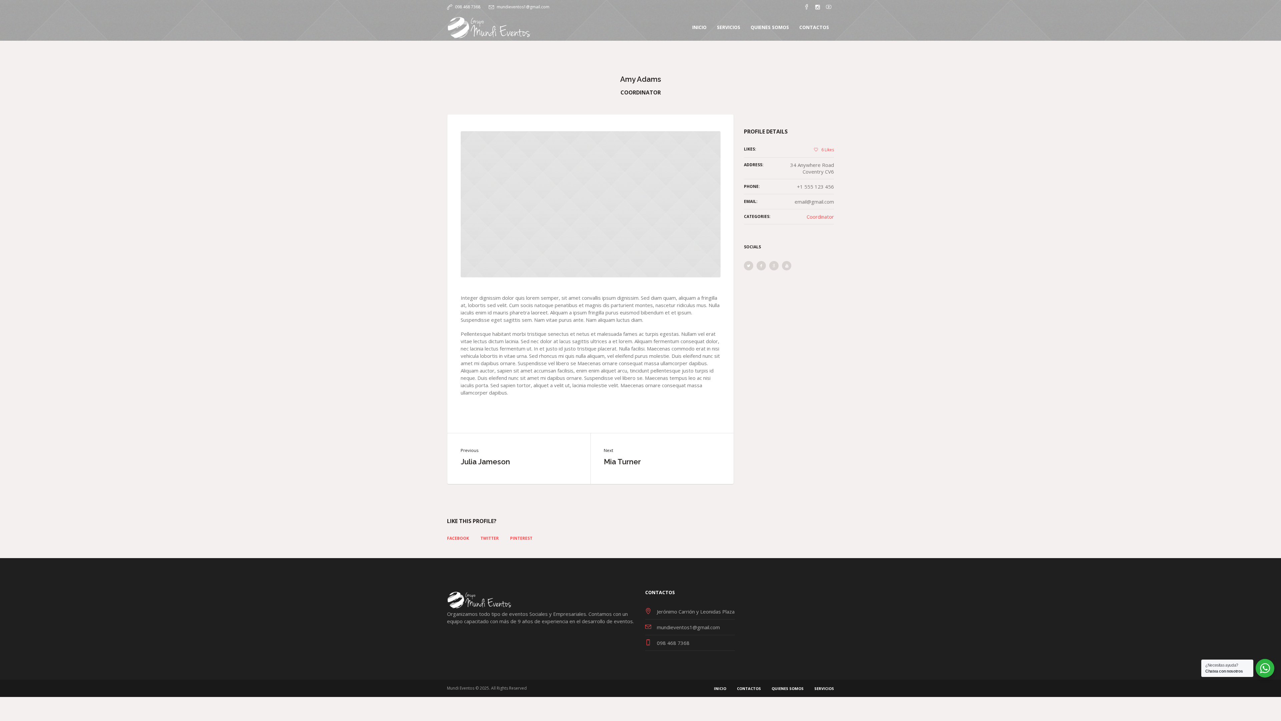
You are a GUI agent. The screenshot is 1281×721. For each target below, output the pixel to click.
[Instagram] (818, 7)
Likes (827, 150)
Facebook (458, 538)
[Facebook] (807, 7)
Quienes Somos (788, 688)
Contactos (749, 688)
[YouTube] (829, 7)
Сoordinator (820, 216)
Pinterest (521, 538)
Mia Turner (622, 461)
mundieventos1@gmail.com (523, 7)
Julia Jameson (485, 461)
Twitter (489, 538)
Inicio (720, 688)
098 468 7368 (467, 7)
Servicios (824, 688)
